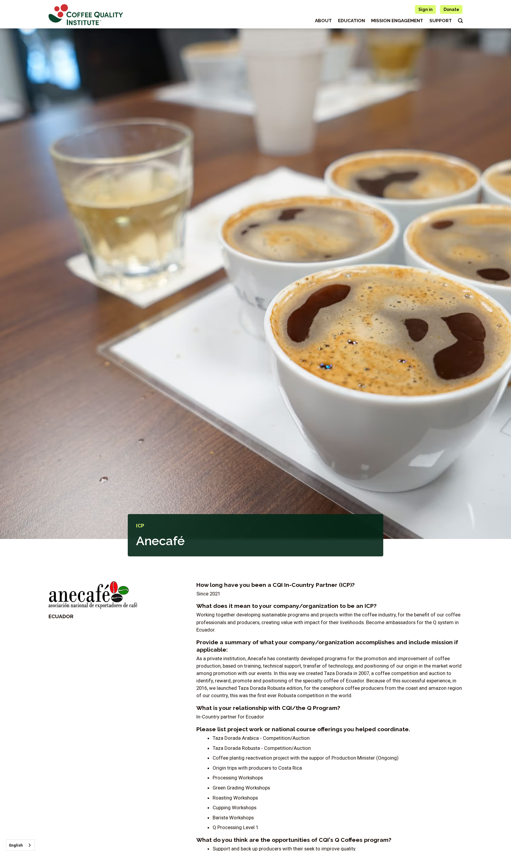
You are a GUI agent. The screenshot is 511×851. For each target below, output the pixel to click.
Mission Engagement (397, 20)
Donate (451, 9)
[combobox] (20, 845)
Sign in (425, 9)
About (323, 20)
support (440, 20)
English (16, 845)
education (351, 20)
